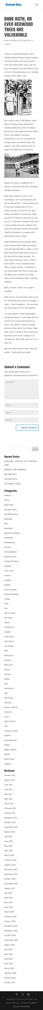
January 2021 (9, 813)
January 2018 (9, 978)
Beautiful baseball (12, 533)
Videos (7, 745)
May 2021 (8, 794)
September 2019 (11, 883)
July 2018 (8, 949)
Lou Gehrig (8, 646)
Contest (7, 575)
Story (6, 716)
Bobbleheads (9, 542)
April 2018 (8, 963)
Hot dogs (8, 618)
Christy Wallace (10, 552)
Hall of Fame (9, 613)
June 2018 (8, 954)
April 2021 (8, 799)
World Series (9, 759)
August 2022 (9, 780)
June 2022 (8, 784)
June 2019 (8, 898)
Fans (6, 603)
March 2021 (9, 803)
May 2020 (8, 846)
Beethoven (8, 538)
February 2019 (10, 916)
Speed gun (8, 698)
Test (6, 726)
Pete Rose (8, 665)
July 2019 (8, 893)
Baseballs (8, 519)
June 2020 (8, 841)
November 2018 (10, 930)
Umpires (7, 735)
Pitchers (7, 674)
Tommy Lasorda (11, 731)
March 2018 (9, 968)
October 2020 (9, 822)
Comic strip (9, 570)
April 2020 (8, 850)
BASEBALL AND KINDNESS (15, 469)
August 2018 (9, 945)
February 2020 (10, 860)
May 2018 (8, 959)
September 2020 (11, 827)
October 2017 (9, 982)
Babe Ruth (27, 40)
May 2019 (8, 902)
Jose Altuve (9, 641)
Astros (7, 500)
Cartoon (7, 547)
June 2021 (8, 789)
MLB (6, 650)
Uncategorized (10, 740)
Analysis (7, 495)
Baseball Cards (10, 509)
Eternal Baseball (11, 594)
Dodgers (7, 580)
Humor (7, 622)
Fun (5, 608)
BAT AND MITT (10, 474)
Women (7, 754)
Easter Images (10, 589)
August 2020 (9, 832)
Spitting (7, 702)
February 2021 (10, 808)
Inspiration (9, 636)
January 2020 (9, 865)
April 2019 (8, 907)
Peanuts (7, 660)
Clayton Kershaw (11, 561)
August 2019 (9, 888)
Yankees (7, 764)
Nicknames (8, 655)
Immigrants (9, 627)
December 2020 (10, 818)
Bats (6, 523)
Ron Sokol (9, 40)
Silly (6, 693)
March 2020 (9, 855)
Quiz (6, 684)
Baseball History (11, 514)
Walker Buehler (10, 749)
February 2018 (10, 973)
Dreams (7, 585)
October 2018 (9, 935)
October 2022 (9, 775)
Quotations (9, 688)
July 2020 (8, 836)
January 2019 (9, 921)
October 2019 (9, 879)
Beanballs (8, 528)
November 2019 (10, 874)
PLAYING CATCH (10, 479)
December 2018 (10, 926)
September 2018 (11, 940)
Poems (7, 679)
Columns (7, 566)
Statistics (8, 712)
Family (7, 599)
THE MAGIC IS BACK (12, 484)
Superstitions (9, 721)
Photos (7, 669)
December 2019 (10, 869)
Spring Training (10, 707)
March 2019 (9, 912)
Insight (7, 632)
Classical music (10, 556)
